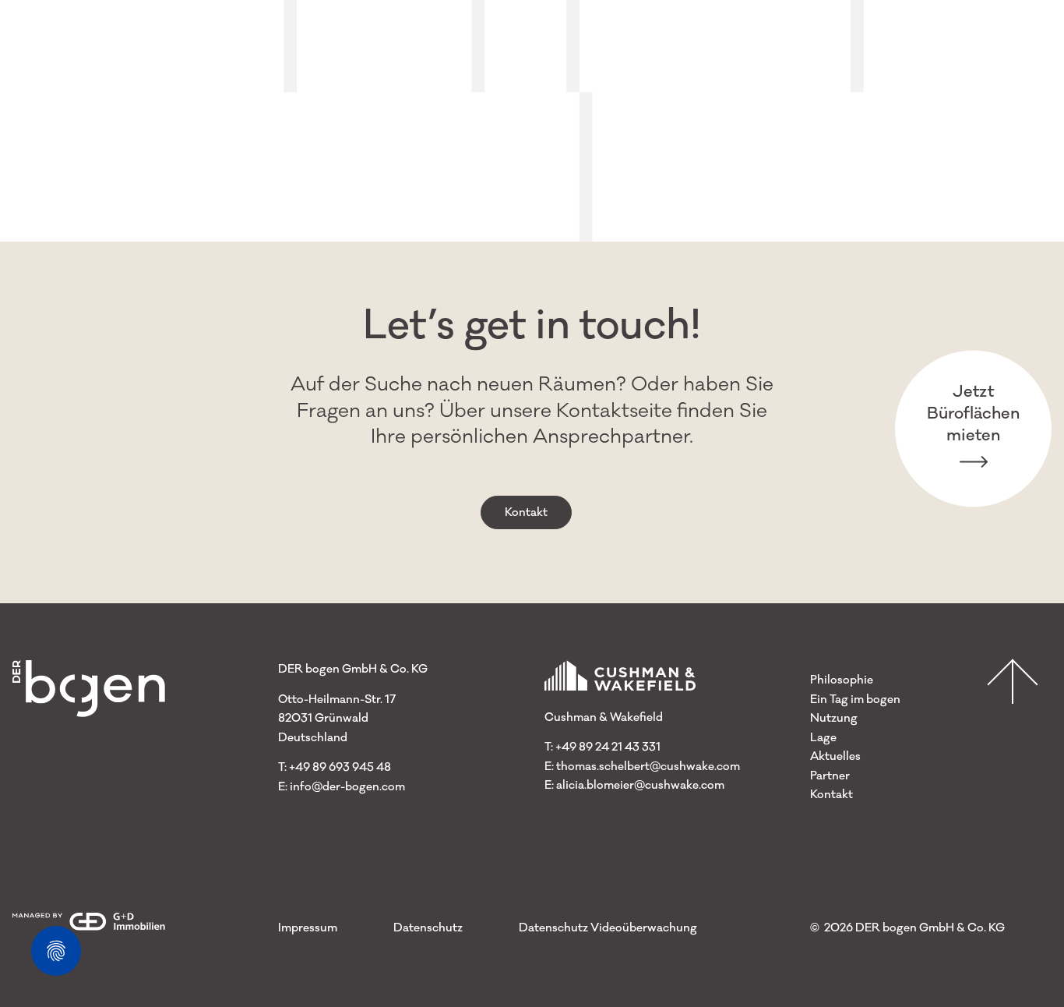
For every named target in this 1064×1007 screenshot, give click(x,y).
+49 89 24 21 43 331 (608, 747)
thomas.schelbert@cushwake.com (648, 766)
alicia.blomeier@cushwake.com (640, 785)
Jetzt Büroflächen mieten (973, 412)
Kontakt (526, 512)
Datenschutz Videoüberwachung (608, 927)
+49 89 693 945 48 (340, 767)
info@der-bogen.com (347, 786)
